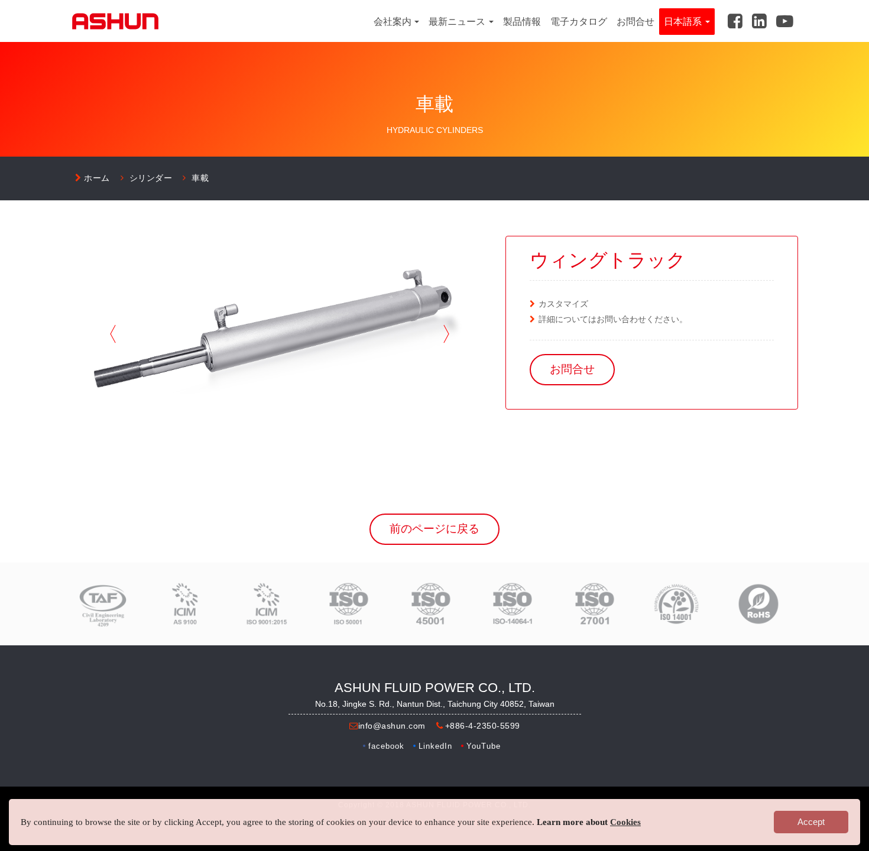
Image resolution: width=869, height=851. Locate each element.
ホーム (97, 178)
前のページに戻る (435, 528)
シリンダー (151, 178)
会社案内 (394, 22)
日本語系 (684, 22)
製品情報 (522, 22)
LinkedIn (435, 746)
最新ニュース (458, 22)
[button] (112, 334)
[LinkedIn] (759, 19)
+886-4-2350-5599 (482, 725)
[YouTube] (784, 19)
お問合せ (635, 22)
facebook (386, 746)
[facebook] (735, 19)
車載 (200, 178)
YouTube (483, 746)
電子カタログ (578, 22)
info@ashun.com (392, 725)
